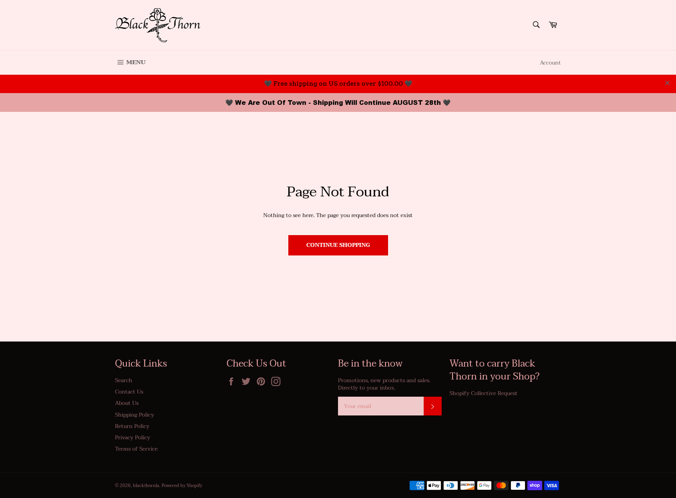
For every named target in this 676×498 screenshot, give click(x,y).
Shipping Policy (134, 414)
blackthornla (146, 485)
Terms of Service (136, 448)
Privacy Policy (132, 437)
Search (123, 380)
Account (550, 62)
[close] (667, 83)
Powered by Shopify (182, 485)
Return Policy (132, 426)
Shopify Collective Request (483, 393)
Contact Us (129, 391)
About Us (126, 403)
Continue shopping (338, 245)
